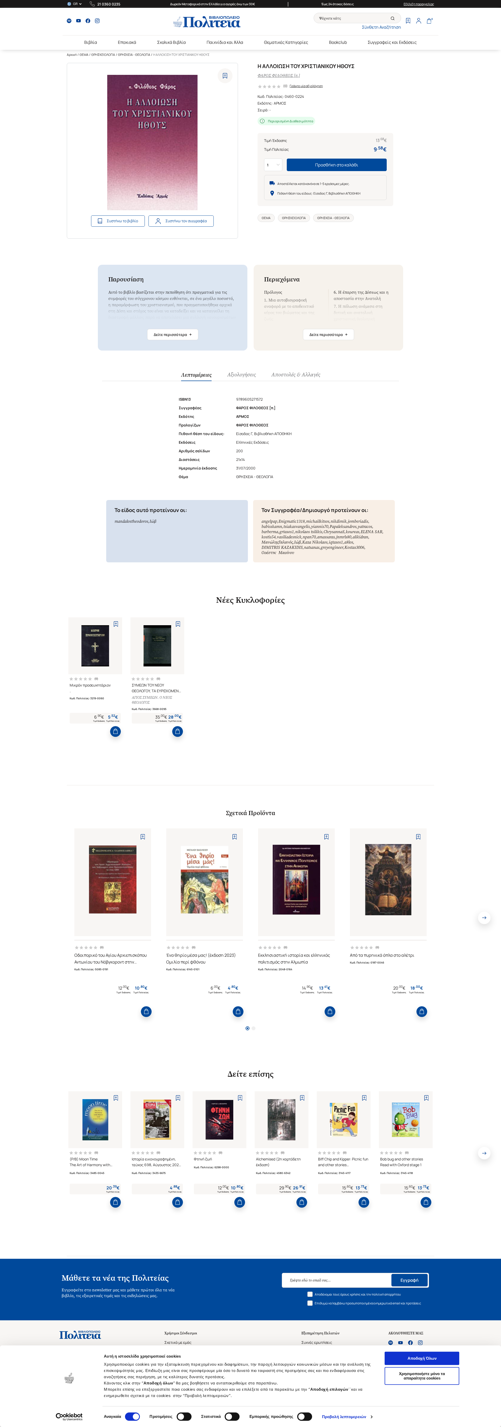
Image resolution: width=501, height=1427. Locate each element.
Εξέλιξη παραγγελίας (419, 4)
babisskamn (271, 526)
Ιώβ (153, 521)
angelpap (269, 521)
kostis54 (268, 537)
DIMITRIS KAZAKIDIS (282, 547)
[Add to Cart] (115, 731)
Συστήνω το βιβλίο (122, 220)
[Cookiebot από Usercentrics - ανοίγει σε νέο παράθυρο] (69, 1417)
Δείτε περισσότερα (173, 334)
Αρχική (72, 54)
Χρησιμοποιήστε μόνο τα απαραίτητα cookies (422, 1375)
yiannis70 (319, 526)
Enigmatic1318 (291, 521)
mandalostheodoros (131, 521)
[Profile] (418, 21)
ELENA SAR (371, 531)
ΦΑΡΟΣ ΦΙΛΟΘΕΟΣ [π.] (279, 75)
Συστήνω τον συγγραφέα (186, 220)
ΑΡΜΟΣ (280, 103)
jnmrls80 (343, 537)
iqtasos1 (336, 542)
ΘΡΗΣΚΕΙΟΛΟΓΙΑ (103, 54)
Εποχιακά (127, 42)
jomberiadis (358, 521)
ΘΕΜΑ (84, 54)
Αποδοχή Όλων (422, 1358)
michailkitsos (317, 521)
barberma (269, 531)
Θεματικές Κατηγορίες (286, 42)
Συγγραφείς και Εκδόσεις (392, 42)
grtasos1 (286, 531)
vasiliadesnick (289, 537)
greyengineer (332, 547)
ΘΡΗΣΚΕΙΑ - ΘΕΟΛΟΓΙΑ (134, 54)
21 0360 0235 (108, 4)
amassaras (326, 537)
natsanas (311, 547)
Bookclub (338, 42)
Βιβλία (90, 42)
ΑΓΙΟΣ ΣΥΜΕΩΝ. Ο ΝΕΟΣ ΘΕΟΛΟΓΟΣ (152, 700)
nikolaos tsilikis (308, 531)
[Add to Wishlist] (225, 75)
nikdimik (339, 521)
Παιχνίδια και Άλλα (225, 42)
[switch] (184, 1416)
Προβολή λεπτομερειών (344, 1416)
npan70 (309, 537)
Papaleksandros (343, 526)
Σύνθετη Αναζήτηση (381, 27)
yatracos (365, 526)
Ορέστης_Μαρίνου (277, 552)
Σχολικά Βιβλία (171, 42)
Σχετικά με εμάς (178, 1342)
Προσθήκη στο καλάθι (336, 165)
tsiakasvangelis (296, 526)
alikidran (360, 537)
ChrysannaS (334, 531)
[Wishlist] (408, 21)
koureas (352, 531)
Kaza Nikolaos (314, 542)
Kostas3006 (354, 547)
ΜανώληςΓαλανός (277, 542)
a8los (348, 542)
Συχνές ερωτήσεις (316, 1342)
